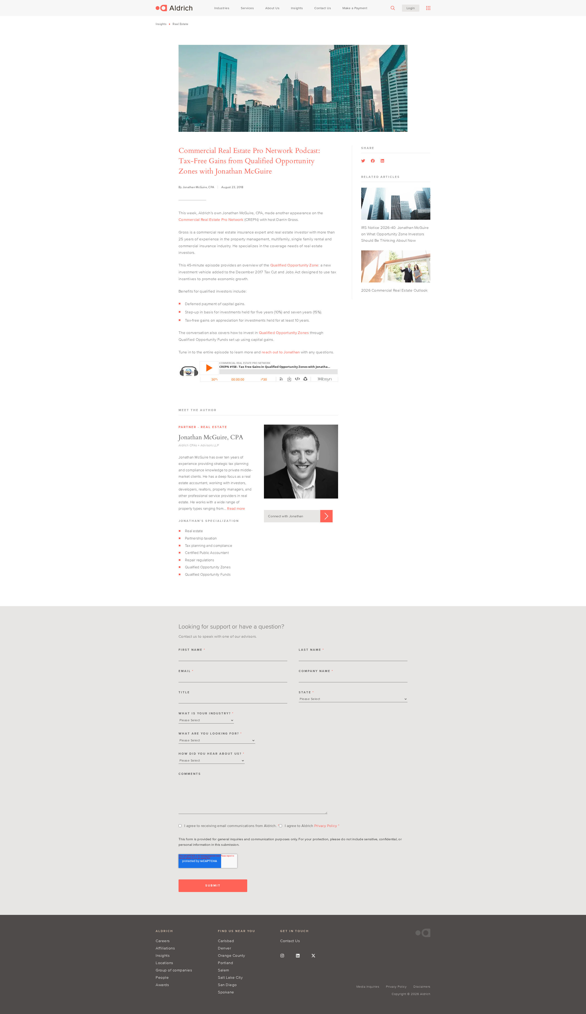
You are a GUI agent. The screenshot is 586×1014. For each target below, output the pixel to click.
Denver (224, 948)
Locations (164, 962)
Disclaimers (421, 986)
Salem (223, 970)
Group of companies (174, 970)
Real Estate (180, 24)
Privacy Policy (325, 826)
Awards (162, 984)
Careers (163, 940)
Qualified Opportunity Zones (284, 332)
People (162, 977)
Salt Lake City (230, 977)
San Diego (227, 984)
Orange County (231, 955)
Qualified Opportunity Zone (294, 265)
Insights (161, 24)
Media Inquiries (367, 986)
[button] (363, 161)
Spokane (226, 992)
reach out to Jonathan (281, 352)
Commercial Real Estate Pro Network (211, 219)
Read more (236, 508)
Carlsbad (226, 940)
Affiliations (165, 948)
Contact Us (290, 940)
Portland (225, 962)
